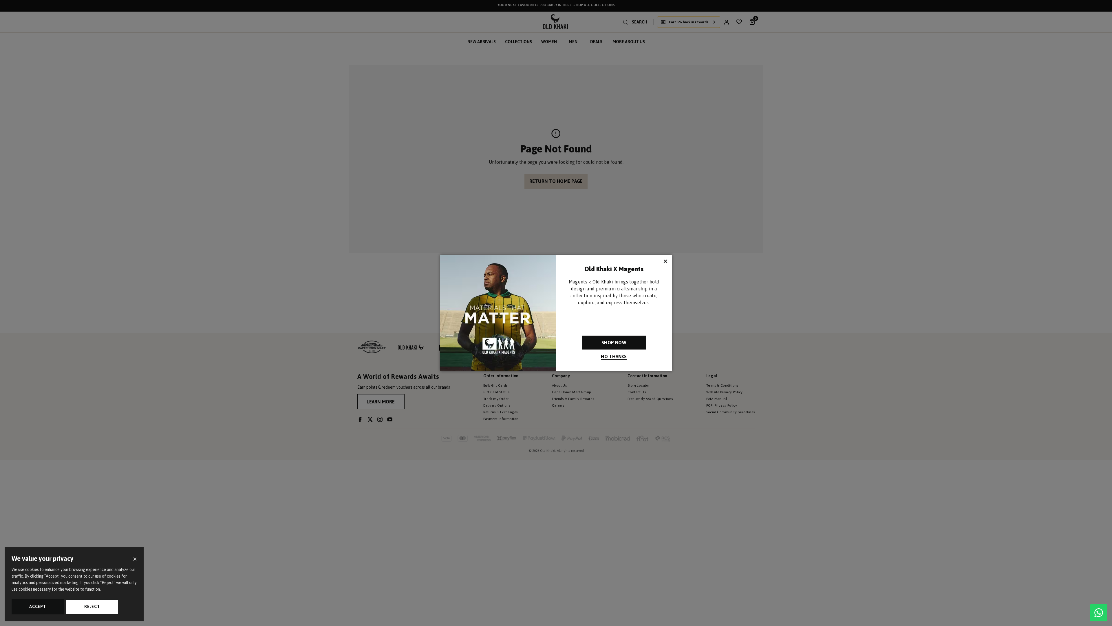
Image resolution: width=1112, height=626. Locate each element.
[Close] (135, 559)
